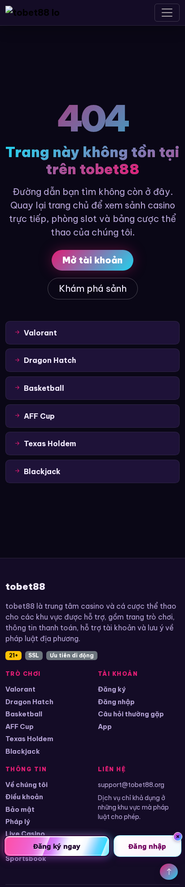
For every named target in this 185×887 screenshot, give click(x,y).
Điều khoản (24, 796)
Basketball (23, 714)
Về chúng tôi (26, 784)
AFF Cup (19, 726)
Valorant (20, 689)
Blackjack (22, 751)
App (105, 726)
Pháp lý (17, 821)
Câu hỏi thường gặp (131, 714)
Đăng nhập (116, 701)
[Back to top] (169, 872)
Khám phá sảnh (93, 288)
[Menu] (167, 13)
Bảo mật (20, 809)
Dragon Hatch (29, 701)
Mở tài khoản (92, 260)
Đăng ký (112, 689)
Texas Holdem (29, 738)
